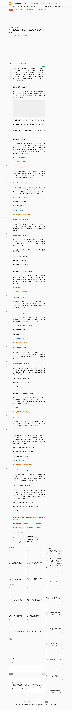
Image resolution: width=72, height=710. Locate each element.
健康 (46, 6)
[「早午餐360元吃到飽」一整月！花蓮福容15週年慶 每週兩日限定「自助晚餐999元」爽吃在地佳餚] (17, 571)
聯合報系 (42, 704)
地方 (29, 6)
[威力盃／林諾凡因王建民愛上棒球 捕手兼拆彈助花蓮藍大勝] (17, 555)
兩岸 (59, 6)
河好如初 (38, 3)
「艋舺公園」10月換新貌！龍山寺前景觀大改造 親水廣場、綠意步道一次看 (56, 561)
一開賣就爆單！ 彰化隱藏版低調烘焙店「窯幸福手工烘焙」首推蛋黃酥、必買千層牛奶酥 (56, 554)
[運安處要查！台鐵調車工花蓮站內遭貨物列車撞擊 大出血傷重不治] (35, 571)
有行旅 (48, 3)
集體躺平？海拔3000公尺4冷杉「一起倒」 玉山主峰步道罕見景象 (54, 675)
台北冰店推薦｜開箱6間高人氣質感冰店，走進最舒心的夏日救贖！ (56, 557)
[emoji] (41, 674)
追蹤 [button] (37, 536)
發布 (44, 673)
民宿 (15, 532)
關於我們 (51, 704)
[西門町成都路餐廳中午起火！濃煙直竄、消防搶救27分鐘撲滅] (54, 653)
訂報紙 (47, 704)
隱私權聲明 (38, 704)
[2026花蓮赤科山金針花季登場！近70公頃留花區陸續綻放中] (35, 608)
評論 (56, 6)
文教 (53, 6)
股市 (35, 6)
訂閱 (46, 701)
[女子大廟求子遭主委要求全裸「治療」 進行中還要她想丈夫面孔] (54, 684)
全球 (24, 6)
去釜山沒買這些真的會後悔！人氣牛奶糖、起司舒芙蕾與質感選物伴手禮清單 (33, 541)
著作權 (34, 704)
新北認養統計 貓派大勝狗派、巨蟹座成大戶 (54, 582)
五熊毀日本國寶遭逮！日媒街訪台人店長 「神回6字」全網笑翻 (54, 613)
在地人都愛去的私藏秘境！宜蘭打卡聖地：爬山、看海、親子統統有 (16, 632)
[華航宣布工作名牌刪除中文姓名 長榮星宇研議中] (54, 621)
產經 (32, 6)
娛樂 (18, 6)
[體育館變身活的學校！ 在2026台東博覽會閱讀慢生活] (35, 624)
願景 (53, 3)
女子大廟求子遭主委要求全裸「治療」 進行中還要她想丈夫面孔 (54, 691)
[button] (61, 3)
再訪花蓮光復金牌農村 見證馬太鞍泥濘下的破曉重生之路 (34, 600)
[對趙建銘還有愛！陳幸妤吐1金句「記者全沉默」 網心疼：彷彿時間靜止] (54, 637)
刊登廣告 (16, 704)
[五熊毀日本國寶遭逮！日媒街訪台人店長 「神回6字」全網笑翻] (54, 606)
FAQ (20, 704)
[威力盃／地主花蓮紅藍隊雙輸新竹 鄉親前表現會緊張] (35, 555)
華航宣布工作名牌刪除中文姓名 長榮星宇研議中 (54, 629)
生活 (41, 6)
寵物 (43, 6)
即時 (10, 6)
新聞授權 (26, 704)
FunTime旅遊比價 (23, 35)
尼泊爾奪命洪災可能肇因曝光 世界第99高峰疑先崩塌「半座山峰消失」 (54, 597)
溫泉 (18, 532)
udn (9, 27)
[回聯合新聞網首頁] (10, 3)
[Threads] (10, 76)
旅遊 (12, 27)
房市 (38, 6)
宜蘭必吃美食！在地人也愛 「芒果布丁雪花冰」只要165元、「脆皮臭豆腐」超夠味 (17, 616)
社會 (27, 6)
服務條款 (30, 704)
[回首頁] (16, 3)
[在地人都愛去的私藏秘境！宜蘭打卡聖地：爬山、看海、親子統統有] (17, 624)
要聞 (13, 6)
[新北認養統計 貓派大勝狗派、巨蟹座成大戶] (54, 575)
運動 (21, 6)
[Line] (10, 72)
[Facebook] (10, 68)
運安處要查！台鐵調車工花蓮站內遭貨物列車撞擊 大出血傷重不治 (35, 579)
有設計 (44, 3)
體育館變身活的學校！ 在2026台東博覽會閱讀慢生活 (35, 632)
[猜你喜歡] (62, 568)
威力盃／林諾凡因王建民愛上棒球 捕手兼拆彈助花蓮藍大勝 (16, 563)
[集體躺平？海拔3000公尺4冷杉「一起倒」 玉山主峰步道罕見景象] (54, 668)
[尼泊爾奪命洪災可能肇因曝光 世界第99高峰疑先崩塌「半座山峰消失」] (54, 590)
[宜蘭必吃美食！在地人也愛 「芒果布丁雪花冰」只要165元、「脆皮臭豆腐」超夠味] (17, 608)
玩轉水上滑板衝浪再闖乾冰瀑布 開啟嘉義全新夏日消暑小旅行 (56, 564)
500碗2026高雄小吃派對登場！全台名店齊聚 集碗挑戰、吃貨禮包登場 (56, 551)
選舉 (15, 6)
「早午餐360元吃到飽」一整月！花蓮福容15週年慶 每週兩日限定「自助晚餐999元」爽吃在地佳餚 (17, 579)
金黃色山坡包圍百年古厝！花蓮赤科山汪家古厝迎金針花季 (16, 600)
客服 (22, 704)
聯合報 (28, 3)
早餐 (22, 532)
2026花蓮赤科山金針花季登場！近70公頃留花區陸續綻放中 (35, 616)
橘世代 (49, 6)
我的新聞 (57, 3)
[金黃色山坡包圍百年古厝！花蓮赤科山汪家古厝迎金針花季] (17, 592)
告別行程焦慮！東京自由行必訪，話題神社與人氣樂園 (33, 539)
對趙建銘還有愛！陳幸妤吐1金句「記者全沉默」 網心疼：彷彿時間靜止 (54, 644)
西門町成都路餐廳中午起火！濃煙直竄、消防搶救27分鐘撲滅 (54, 660)
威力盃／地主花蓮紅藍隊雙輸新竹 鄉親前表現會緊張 (34, 563)
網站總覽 (55, 704)
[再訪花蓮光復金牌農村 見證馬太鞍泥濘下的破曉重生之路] (35, 592)
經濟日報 (33, 3)
